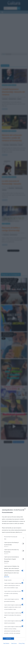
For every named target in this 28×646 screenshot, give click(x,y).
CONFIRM (8, 638)
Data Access (14, 643)
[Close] (25, 509)
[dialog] (14, 576)
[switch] (23, 543)
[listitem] (14, 538)
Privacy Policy (22, 643)
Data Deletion (6, 643)
